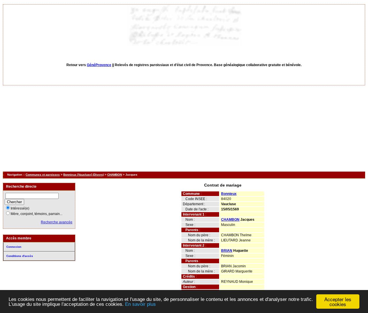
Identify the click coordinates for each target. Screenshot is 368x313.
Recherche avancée (56, 222)
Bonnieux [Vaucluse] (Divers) (83, 174)
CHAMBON (114, 174)
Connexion (13, 246)
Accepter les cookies (337, 301)
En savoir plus (140, 304)
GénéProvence (99, 65)
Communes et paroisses (43, 174)
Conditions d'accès (19, 256)
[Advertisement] (184, 128)
